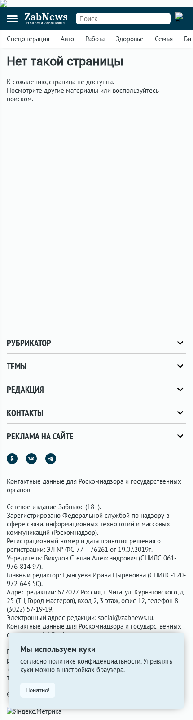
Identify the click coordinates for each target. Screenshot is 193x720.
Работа (95, 39)
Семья (164, 39)
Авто (67, 39)
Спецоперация (28, 39)
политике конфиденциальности (94, 661)
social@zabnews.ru (125, 617)
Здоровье (130, 39)
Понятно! (38, 690)
